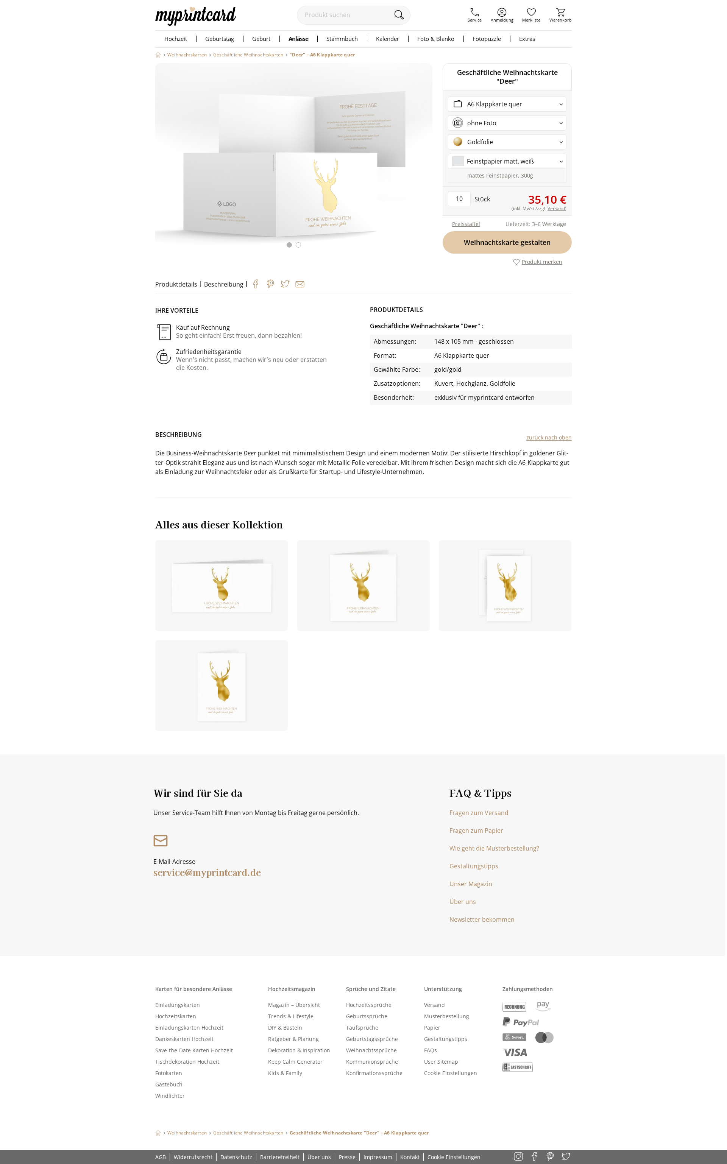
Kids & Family (285, 1073)
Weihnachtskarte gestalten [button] (507, 242)
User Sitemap (441, 1061)
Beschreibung (223, 284)
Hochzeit (175, 38)
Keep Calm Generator (295, 1061)
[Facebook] (255, 283)
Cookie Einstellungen (450, 1073)
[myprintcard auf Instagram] (519, 1157)
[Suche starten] (399, 14)
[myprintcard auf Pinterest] (551, 1157)
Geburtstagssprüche (372, 1038)
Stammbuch (342, 38)
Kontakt (410, 1157)
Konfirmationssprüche (374, 1073)
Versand (434, 1004)
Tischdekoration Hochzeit (187, 1061)
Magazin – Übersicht (294, 1004)
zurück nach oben (549, 437)
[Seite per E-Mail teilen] (299, 284)
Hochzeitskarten (175, 1016)
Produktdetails (176, 284)
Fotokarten (168, 1073)
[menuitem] (475, 15)
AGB (160, 1157)
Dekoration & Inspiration (299, 1050)
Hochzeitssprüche (369, 1004)
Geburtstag (219, 38)
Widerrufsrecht (193, 1157)
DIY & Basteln (285, 1027)
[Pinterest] (270, 283)
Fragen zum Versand (479, 813)
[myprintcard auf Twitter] (567, 1157)
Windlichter (170, 1095)
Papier (432, 1027)
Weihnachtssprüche (371, 1050)
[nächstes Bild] (424, 160)
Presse (347, 1157)
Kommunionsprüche (372, 1061)
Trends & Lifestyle (291, 1016)
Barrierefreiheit (280, 1157)
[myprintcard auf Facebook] (535, 1157)
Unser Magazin (470, 884)
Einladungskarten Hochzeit (189, 1027)
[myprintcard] (195, 23)
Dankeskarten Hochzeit (184, 1038)
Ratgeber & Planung (293, 1038)
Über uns (462, 902)
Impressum (378, 1157)
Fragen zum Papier (476, 830)
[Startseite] (158, 54)
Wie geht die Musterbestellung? (494, 848)
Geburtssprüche (366, 1016)
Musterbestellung (446, 1016)
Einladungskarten (177, 1004)
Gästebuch (169, 1084)
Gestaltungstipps (473, 866)
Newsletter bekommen (482, 919)
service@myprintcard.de (207, 872)
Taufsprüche (362, 1027)
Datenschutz (236, 1157)
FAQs (430, 1050)
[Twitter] (285, 283)
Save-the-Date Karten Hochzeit (194, 1050)
